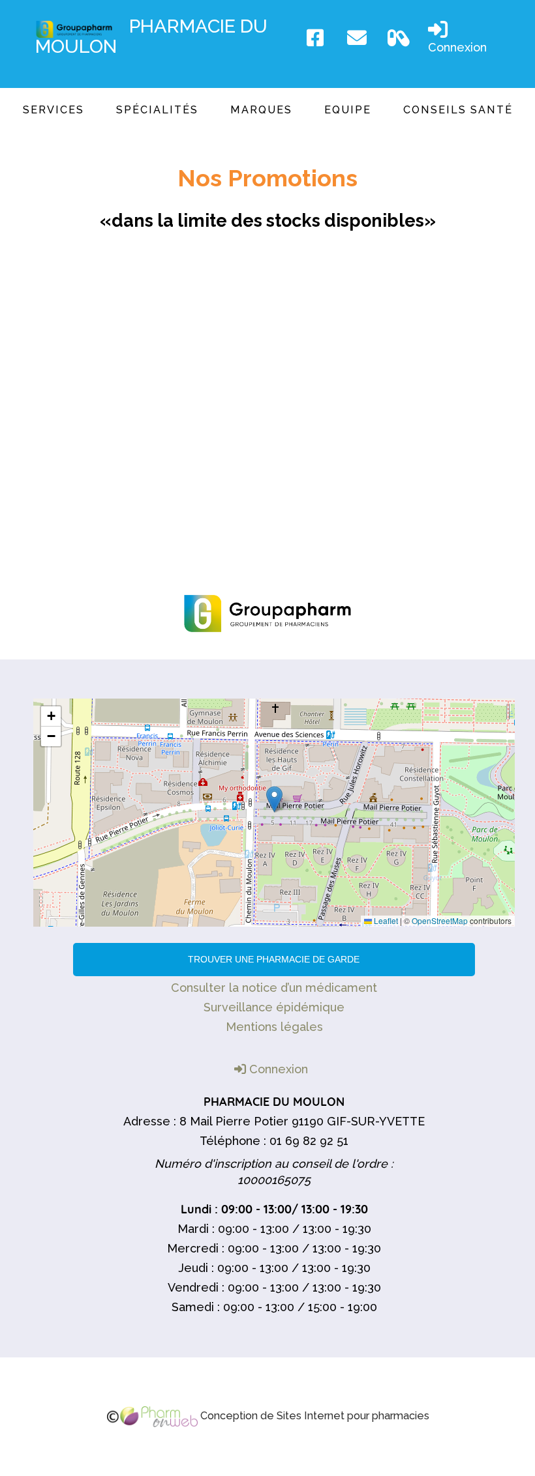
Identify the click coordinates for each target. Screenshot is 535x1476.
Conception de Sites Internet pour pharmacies (313, 1416)
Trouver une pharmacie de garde (273, 959)
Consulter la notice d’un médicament (274, 987)
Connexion (457, 47)
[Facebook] (320, 38)
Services (53, 110)
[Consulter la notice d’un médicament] (401, 38)
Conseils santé (458, 110)
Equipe (347, 110)
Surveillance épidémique (274, 1007)
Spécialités (157, 110)
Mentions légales (274, 1027)
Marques (261, 110)
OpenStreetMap (440, 920)
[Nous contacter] (360, 38)
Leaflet (385, 920)
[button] (274, 799)
